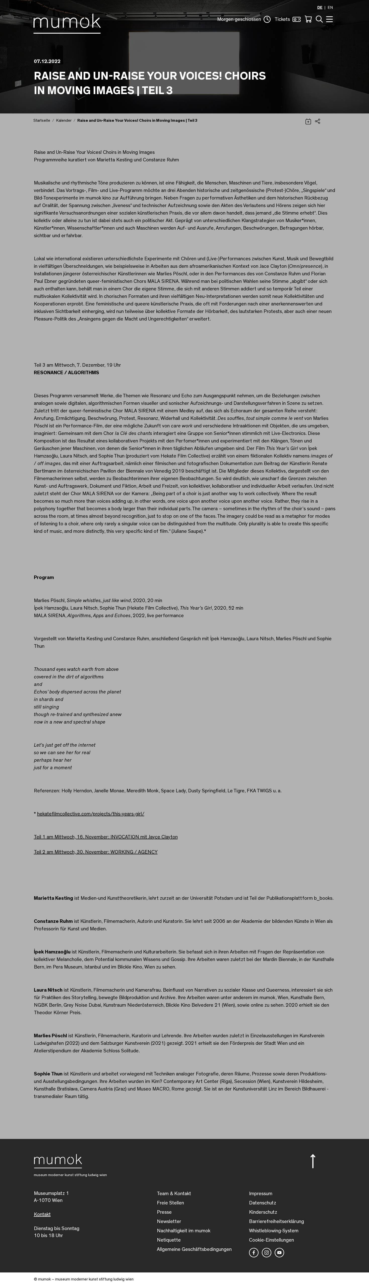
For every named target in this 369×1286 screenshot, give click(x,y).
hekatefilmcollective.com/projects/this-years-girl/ (90, 813)
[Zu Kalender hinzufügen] (308, 121)
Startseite (41, 120)
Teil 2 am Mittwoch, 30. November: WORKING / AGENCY (96, 852)
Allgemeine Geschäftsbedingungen (194, 1249)
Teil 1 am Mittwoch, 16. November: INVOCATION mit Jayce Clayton (106, 837)
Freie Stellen (170, 1202)
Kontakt (42, 1214)
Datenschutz (262, 1202)
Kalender (64, 120)
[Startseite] (67, 22)
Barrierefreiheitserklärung (276, 1221)
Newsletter (169, 1221)
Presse (164, 1212)
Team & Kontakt (174, 1193)
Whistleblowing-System (273, 1230)
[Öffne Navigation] (329, 19)
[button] (244, 19)
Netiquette (169, 1240)
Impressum (260, 1193)
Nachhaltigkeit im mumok (183, 1230)
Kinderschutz (263, 1212)
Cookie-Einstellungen (271, 1240)
